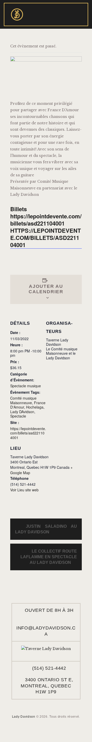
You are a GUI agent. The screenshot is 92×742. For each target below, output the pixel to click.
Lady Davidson (23, 716)
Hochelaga (34, 407)
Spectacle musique (25, 385)
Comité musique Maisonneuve (23, 400)
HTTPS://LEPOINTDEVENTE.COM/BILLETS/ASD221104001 (45, 238)
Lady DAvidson (22, 411)
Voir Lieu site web (24, 489)
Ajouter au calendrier (46, 289)
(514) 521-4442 (49, 668)
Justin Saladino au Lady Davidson (46, 529)
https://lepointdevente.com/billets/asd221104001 (28, 433)
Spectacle (18, 416)
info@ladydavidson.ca (46, 630)
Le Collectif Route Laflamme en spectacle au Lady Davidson (48, 557)
